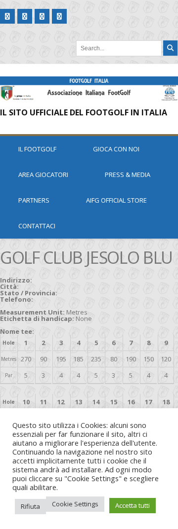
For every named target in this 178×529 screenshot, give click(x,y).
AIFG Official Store (116, 200)
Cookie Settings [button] (75, 503)
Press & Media (127, 174)
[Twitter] (24, 16)
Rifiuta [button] (30, 506)
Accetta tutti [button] (132, 505)
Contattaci (36, 225)
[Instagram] (59, 16)
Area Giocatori (43, 174)
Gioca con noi (116, 148)
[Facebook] (7, 16)
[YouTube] (42, 16)
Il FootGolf (37, 148)
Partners (33, 200)
